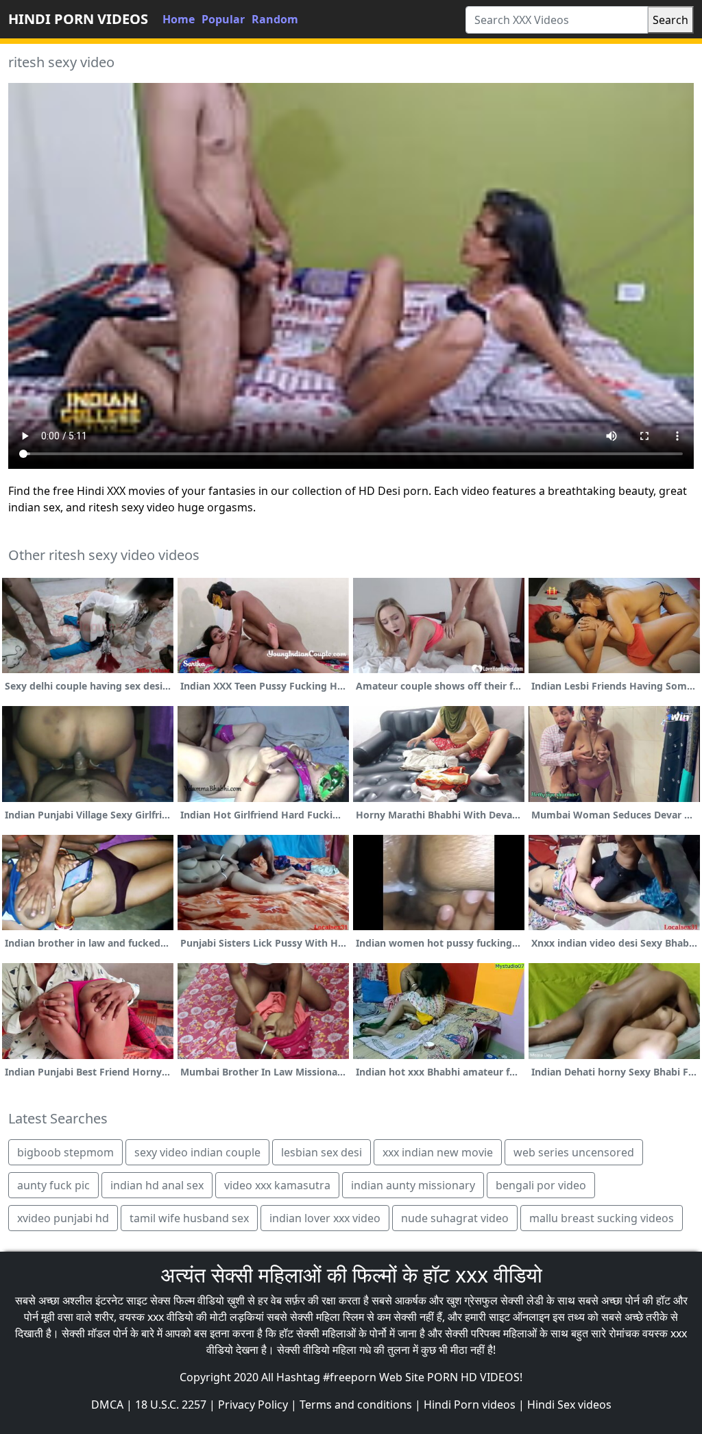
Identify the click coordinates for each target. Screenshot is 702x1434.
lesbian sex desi (321, 1152)
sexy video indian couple (197, 1152)
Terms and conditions (356, 1404)
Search (670, 19)
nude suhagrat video (455, 1218)
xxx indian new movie (438, 1152)
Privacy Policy (253, 1404)
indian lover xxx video (324, 1218)
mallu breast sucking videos (601, 1218)
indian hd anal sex (157, 1185)
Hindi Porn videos (470, 1404)
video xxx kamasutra (277, 1185)
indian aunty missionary (413, 1185)
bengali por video (541, 1185)
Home (178, 19)
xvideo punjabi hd (63, 1218)
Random (275, 19)
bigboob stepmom (65, 1152)
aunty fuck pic (53, 1185)
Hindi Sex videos (569, 1404)
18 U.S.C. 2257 (170, 1404)
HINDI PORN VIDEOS (78, 19)
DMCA (107, 1404)
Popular (223, 19)
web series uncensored (573, 1152)
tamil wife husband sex (189, 1218)
